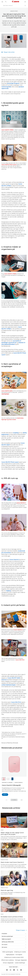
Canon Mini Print (20, 660)
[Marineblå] (12, 778)
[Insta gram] (10, 970)
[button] (7, 800)
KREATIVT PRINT (14, 11)
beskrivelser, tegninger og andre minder (12, 418)
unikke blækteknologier (8, 685)
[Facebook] (7, 970)
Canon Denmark (13, 967)
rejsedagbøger (5, 394)
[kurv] (2, 2)
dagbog (8, 590)
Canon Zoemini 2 (21, 502)
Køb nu (5, 794)
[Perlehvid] (8, 778)
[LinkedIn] (14, 970)
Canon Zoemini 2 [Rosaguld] (11, 785)
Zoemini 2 (4, 679)
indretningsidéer (6, 86)
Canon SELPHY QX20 (6, 391)
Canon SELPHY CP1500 (7, 130)
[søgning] (6, 2)
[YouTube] (21, 970)
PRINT (2, 830)
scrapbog (16, 432)
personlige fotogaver (13, 83)
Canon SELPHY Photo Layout (9, 164)
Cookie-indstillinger (20, 962)
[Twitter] (17, 970)
